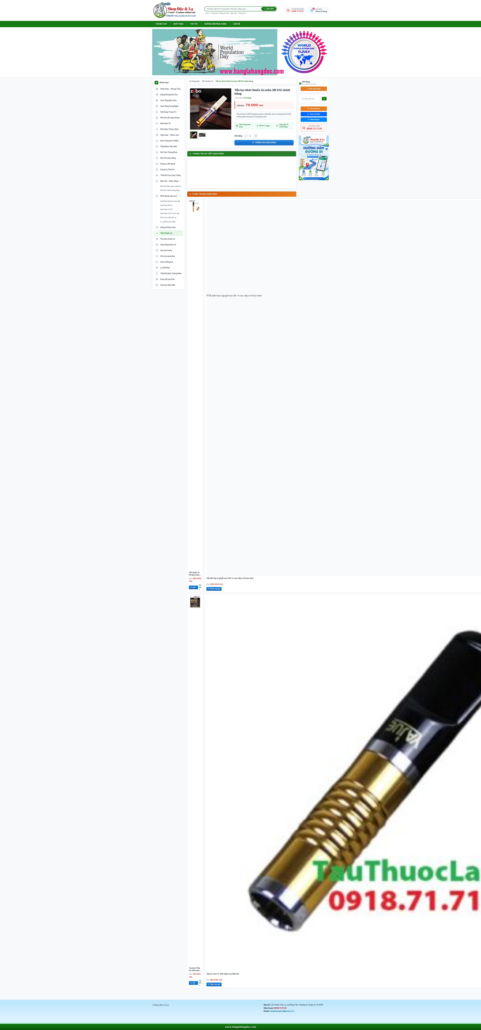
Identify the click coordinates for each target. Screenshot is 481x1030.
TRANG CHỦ (161, 24)
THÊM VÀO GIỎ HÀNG (265, 142)
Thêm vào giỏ (194, 587)
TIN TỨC (194, 24)
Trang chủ (195, 81)
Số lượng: (238, 136)
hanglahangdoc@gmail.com (282, 1011)
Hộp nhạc (233, 13)
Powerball (214, 13)
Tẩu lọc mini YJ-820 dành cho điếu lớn (222, 974)
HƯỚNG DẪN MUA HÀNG (215, 24)
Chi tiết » (200, 587)
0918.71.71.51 (314, 128)
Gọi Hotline (315, 109)
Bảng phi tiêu (224, 13)
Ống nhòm (242, 13)
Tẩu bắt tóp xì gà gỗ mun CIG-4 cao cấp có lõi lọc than (230, 578)
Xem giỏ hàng (315, 89)
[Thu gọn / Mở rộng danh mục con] (180, 181)
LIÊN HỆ (236, 24)
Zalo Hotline (315, 114)
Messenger (315, 119)
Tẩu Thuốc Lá (207, 81)
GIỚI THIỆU (178, 24)
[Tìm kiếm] (324, 98)
